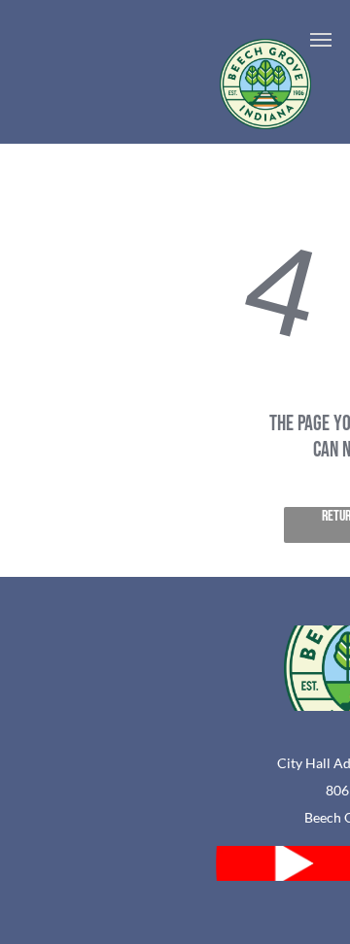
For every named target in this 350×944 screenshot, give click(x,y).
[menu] (320, 39)
